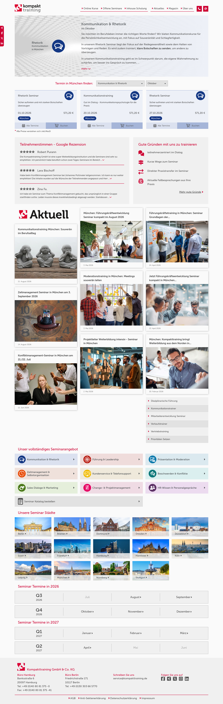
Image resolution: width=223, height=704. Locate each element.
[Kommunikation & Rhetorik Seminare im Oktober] (199, 9)
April (87, 647)
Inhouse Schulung (136, 8)
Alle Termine (32, 125)
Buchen (64, 125)
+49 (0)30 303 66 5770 (83, 686)
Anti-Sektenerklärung (92, 698)
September (183, 597)
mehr (84, 68)
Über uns (188, 8)
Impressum (148, 698)
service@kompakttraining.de (130, 678)
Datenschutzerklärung (123, 698)
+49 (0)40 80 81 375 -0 (36, 686)
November (135, 611)
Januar (86, 633)
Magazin (173, 8)
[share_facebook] (2, 33)
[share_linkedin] (2, 43)
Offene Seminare (112, 8)
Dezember (183, 611)
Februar (135, 633)
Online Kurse (90, 8)
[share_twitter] (2, 38)
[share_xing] (2, 28)
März (183, 633)
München (24, 118)
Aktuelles (159, 8)
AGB (73, 698)
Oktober (86, 611)
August (135, 597)
